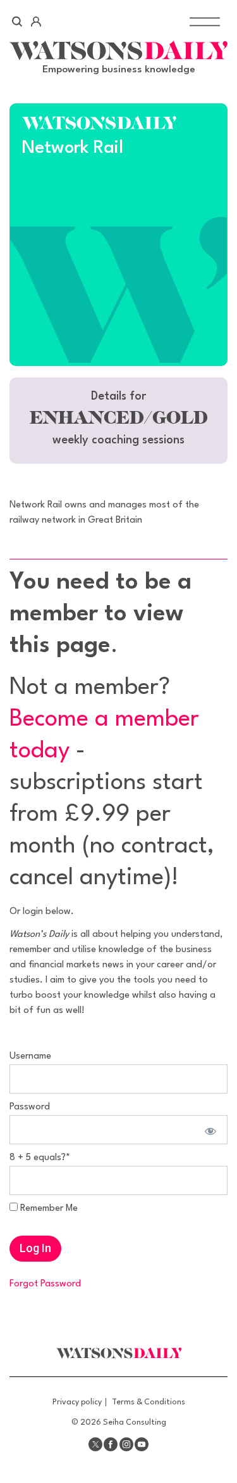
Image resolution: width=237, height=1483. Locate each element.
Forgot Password (45, 1284)
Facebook (111, 1444)
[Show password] (209, 1129)
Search (17, 21)
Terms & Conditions (148, 1402)
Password (29, 1107)
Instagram (126, 1444)
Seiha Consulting (134, 1422)
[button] (118, 420)
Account (36, 21)
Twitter (95, 1444)
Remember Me (48, 1208)
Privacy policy (77, 1402)
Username (30, 1056)
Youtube (142, 1444)
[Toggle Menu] (205, 21)
